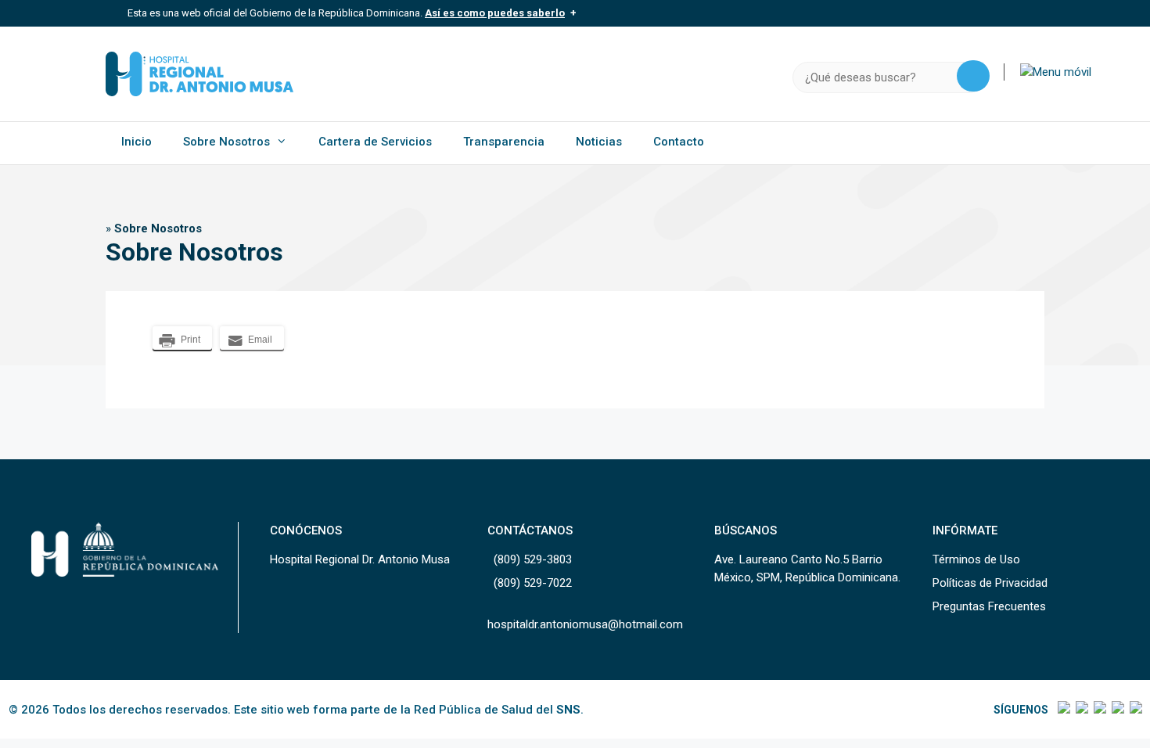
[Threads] (1116, 710)
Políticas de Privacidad (990, 583)
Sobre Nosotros (226, 142)
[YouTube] (1134, 710)
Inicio (136, 142)
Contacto (678, 142)
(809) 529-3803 (533, 559)
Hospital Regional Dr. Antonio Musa (360, 559)
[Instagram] (1098, 710)
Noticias (599, 142)
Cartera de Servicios (375, 142)
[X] (1080, 710)
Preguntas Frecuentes (989, 606)
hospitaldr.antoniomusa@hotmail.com (585, 624)
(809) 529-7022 (533, 583)
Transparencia (503, 142)
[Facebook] (1062, 710)
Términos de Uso (976, 559)
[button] (1055, 72)
